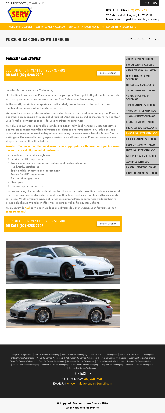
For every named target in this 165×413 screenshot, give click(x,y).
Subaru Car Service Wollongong (141, 110)
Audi (27, 208)
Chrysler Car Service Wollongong (142, 173)
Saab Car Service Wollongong (140, 122)
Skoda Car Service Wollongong (140, 116)
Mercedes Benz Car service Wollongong (138, 77)
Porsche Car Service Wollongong (141, 133)
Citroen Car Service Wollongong (119, 26)
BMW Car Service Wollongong (84, 26)
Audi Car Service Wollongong (51, 26)
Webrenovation (90, 408)
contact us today (15, 212)
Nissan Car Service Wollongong (140, 144)
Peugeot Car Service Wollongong (141, 139)
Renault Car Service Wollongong (141, 127)
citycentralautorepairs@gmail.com (89, 383)
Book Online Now (108, 73)
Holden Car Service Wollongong (141, 167)
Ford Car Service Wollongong (140, 84)
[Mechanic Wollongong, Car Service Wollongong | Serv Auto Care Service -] (19, 14)
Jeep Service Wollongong (137, 161)
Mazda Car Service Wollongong (140, 150)
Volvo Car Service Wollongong (140, 90)
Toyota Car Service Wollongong (141, 105)
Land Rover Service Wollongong (141, 156)
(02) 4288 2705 (35, 3)
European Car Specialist (19, 26)
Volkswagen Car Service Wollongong (137, 98)
